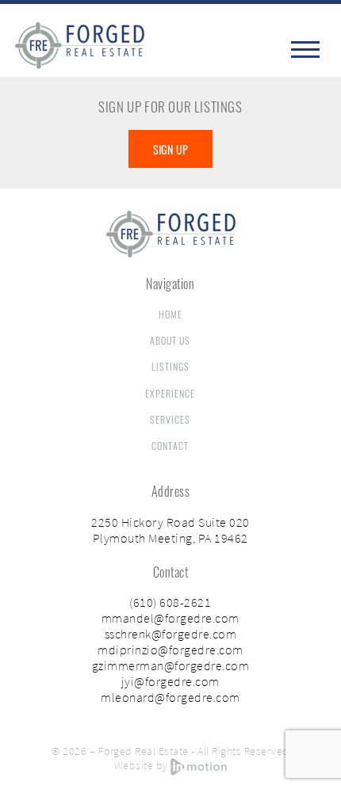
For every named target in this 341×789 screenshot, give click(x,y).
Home (170, 314)
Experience (170, 393)
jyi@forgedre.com (170, 681)
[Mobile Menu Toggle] (307, 49)
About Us (170, 340)
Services (170, 419)
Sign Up (171, 149)
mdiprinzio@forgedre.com (170, 650)
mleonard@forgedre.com (170, 697)
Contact (170, 445)
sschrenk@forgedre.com (171, 634)
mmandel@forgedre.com (170, 618)
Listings (170, 366)
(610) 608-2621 (170, 602)
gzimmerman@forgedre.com (171, 665)
